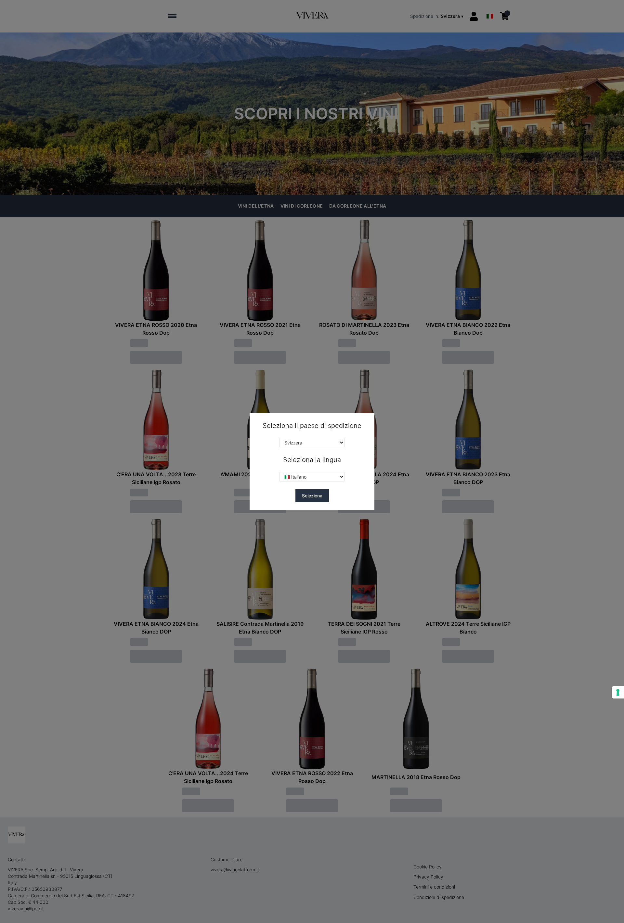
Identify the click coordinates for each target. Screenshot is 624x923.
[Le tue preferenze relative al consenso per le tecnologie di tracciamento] (618, 692)
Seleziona (312, 495)
